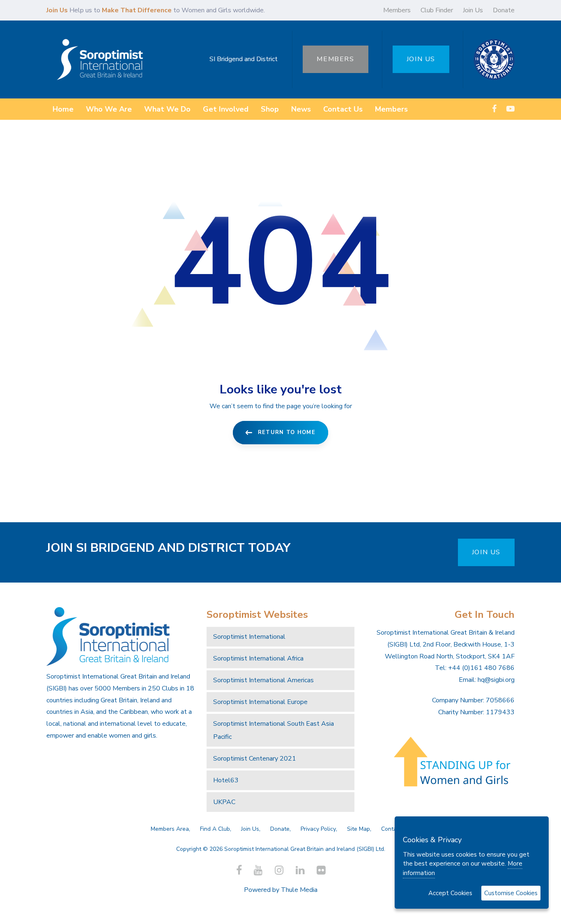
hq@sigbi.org (496, 679)
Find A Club (215, 829)
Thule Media (299, 889)
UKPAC (224, 802)
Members (397, 10)
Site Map (358, 829)
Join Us (473, 10)
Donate (504, 10)
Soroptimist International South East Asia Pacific (273, 730)
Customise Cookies (511, 893)
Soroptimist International (249, 636)
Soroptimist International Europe (260, 701)
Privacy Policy (318, 829)
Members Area (170, 829)
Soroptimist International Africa (258, 658)
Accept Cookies (450, 893)
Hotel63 (226, 780)
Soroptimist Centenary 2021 (254, 758)
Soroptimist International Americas (263, 680)
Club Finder (437, 10)
